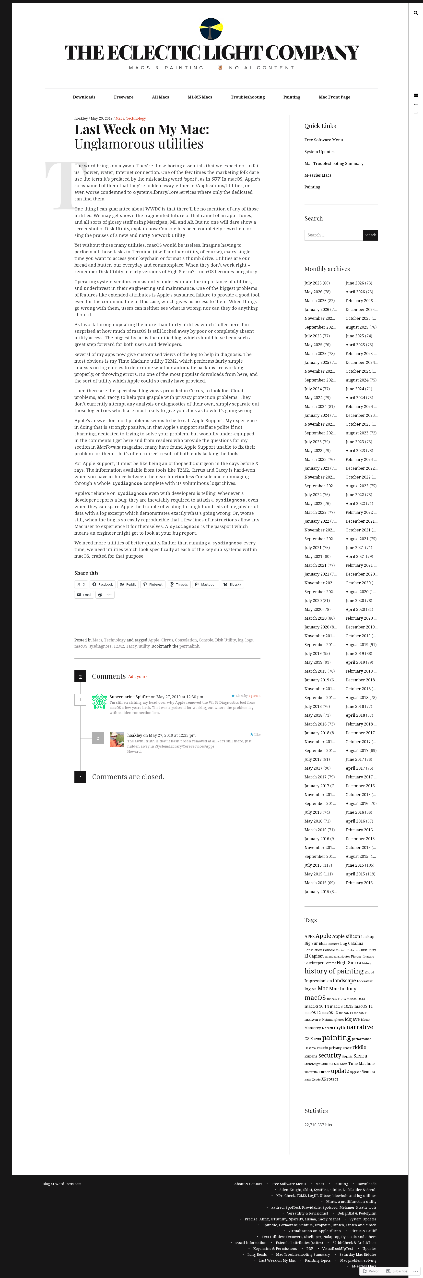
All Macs (160, 97)
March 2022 (316, 512)
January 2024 (317, 415)
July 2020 (313, 600)
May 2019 (313, 662)
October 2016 (358, 794)
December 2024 (360, 362)
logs (249, 640)
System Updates (319, 151)
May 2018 (313, 715)
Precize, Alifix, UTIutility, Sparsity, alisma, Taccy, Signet (292, 1219)
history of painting (334, 971)
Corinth (341, 950)
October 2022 (358, 477)
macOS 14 (346, 1013)
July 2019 (313, 653)
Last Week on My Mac (277, 1260)
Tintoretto (311, 1072)
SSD (336, 1064)
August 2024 (357, 380)
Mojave (352, 1019)
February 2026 (359, 300)
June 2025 (355, 336)
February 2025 (359, 353)
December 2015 (360, 838)
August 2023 (357, 433)
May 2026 (313, 292)
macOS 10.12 (336, 999)
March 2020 (316, 618)
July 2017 (313, 759)
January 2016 (317, 838)
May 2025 (313, 345)
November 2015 (319, 847)
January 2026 (317, 309)
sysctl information (251, 1243)
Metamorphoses (333, 1019)
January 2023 (317, 468)
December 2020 (360, 574)
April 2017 (355, 768)
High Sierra (349, 962)
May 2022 (313, 503)
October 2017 (358, 741)
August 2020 (357, 592)
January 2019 (317, 680)
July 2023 (313, 442)
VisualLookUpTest (337, 1249)
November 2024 (319, 371)
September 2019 (320, 644)
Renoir (347, 1048)
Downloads (84, 97)
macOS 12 (313, 1013)
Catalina (355, 943)
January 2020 (317, 627)
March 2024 (316, 406)
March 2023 (316, 459)
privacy (335, 1048)
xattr (308, 1079)
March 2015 (316, 883)
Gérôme (330, 963)
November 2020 (319, 583)
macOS (80, 646)
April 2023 (355, 450)
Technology (136, 118)
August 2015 (357, 856)
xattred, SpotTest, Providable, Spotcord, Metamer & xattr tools (323, 1207)
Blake (323, 944)
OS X (309, 1039)
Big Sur (311, 943)
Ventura (368, 1072)
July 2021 (313, 547)
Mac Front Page (334, 97)
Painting (291, 97)
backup (367, 936)
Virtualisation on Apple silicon (314, 1231)
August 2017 (357, 750)
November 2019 (319, 636)
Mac (323, 988)
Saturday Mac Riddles (358, 1254)
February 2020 (359, 618)
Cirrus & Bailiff (363, 1231)
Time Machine (361, 1063)
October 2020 (358, 583)
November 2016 (319, 794)
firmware (368, 956)
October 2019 (358, 636)
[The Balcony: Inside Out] (415, 113)
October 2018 (358, 689)
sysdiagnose (100, 646)
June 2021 (355, 547)
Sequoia (347, 1056)
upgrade (355, 1072)
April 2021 (355, 556)
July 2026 (313, 283)
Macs (120, 118)
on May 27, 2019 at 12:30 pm (177, 697)
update (340, 1071)
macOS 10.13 (356, 999)
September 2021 (320, 539)
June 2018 (355, 706)
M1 (314, 989)
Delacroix (353, 950)
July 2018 (313, 706)
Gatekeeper (314, 963)
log (240, 640)
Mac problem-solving (358, 1260)
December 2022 (360, 468)
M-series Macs (318, 175)
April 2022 (355, 503)
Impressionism (318, 981)
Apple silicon (346, 936)
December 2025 (360, 309)
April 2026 (355, 292)
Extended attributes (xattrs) (299, 1243)
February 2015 (359, 883)
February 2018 (359, 724)
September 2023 (320, 433)
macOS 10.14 (317, 1006)
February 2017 (359, 777)
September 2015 (320, 856)
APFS (310, 936)
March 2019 (316, 671)
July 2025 (313, 336)
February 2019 (359, 671)
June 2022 (355, 494)
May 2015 (313, 874)
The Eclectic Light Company (211, 51)
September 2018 (320, 697)
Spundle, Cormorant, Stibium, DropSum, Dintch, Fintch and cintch (319, 1225)
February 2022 (359, 512)
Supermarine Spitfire (130, 697)
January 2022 (317, 521)
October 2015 (358, 847)
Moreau (327, 1028)
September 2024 (320, 380)
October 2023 (358, 424)
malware (313, 1019)
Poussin (322, 1048)
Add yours (137, 676)
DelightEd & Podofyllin (357, 1213)
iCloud (369, 972)
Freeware (123, 97)
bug (343, 943)
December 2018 (360, 680)
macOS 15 (360, 1013)
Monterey (313, 1028)
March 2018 (316, 724)
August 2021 (357, 539)
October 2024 (358, 371)
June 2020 (355, 600)
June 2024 (355, 389)
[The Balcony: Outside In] (415, 104)
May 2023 (313, 450)
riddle (359, 1047)
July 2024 (313, 389)
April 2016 (355, 821)
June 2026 (355, 283)
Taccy (131, 646)
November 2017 (319, 741)
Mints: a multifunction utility (351, 1202)
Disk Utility (225, 640)
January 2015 (317, 891)
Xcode (316, 1079)
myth (339, 1027)
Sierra (360, 1056)
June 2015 (355, 865)
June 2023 (355, 442)
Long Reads (257, 1254)
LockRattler (365, 981)
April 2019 (355, 662)
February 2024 (359, 406)
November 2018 (319, 689)
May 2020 (313, 609)
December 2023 (360, 415)
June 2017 (355, 759)
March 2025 (316, 353)
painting (336, 1037)
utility (144, 646)
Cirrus (167, 640)
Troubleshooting (248, 97)
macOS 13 (330, 1013)
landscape (344, 980)
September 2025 (320, 327)
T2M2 (119, 646)
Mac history (342, 989)
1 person (254, 696)
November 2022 (319, 477)
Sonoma (327, 1064)
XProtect (329, 1079)
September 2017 (320, 750)
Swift (343, 1064)
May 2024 (313, 397)
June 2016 (355, 812)
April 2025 (355, 345)
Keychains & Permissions (275, 1249)
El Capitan (314, 956)
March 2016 (316, 830)
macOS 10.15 (341, 1006)
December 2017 (360, 733)
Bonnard (333, 944)
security (329, 1055)
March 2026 (316, 300)
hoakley (81, 118)
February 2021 (359, 565)
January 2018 (317, 733)
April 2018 (355, 715)
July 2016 (313, 812)
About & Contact (248, 1184)
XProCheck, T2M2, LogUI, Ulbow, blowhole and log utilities (326, 1196)
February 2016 (359, 830)
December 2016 (360, 786)
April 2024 (355, 397)
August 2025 (357, 327)
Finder (356, 956)
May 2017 (313, 768)
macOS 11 (363, 1006)
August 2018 (357, 697)
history (367, 963)
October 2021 (358, 530)
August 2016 (357, 803)
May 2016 (313, 821)
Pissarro (310, 1048)
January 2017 (317, 786)
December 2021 (360, 521)
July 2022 (313, 494)
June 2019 (355, 653)
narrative (359, 1027)
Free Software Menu (324, 140)
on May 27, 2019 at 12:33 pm (170, 735)
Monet (365, 1019)
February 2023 (359, 459)
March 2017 (316, 777)
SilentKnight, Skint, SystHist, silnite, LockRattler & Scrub (328, 1190)
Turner (324, 1072)
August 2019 (357, 644)
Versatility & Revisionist (307, 1213)
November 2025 (319, 318)
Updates (369, 1249)
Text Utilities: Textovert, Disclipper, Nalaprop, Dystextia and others (319, 1237)
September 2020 (320, 592)
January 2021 (317, 574)
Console (206, 640)
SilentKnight (312, 1064)
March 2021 (316, 565)
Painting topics (318, 1260)
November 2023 (319, 424)
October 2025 (358, 318)
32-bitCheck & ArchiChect (354, 1243)
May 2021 (313, 556)
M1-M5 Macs (200, 97)
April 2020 (355, 609)
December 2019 (360, 627)
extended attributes (337, 956)
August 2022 (357, 486)
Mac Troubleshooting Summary (334, 163)
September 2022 (320, 486)
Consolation (186, 640)
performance (361, 1039)
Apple (153, 640)
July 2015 (313, 865)
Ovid (317, 1039)
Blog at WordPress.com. (62, 1184)
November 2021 (319, 530)
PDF (309, 1249)
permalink (189, 646)
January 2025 (317, 362)
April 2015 (355, 874)
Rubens (311, 1056)
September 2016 (320, 803)
